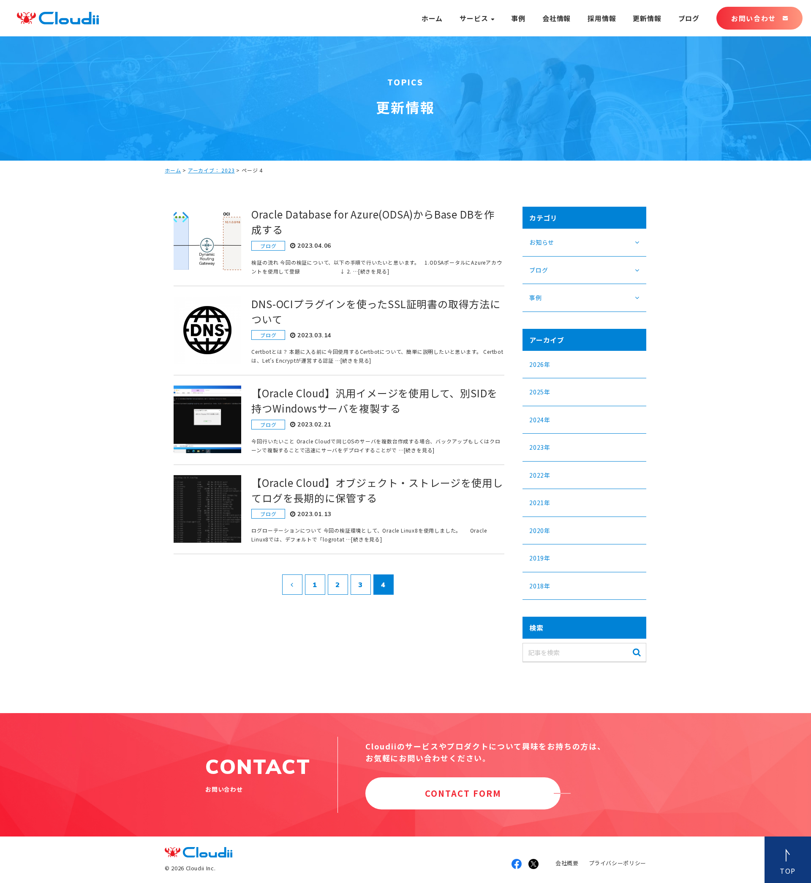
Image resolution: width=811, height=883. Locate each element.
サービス (474, 18)
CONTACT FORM (463, 793)
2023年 (539, 447)
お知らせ (541, 242)
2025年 (539, 392)
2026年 (539, 364)
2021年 (539, 502)
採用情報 (602, 18)
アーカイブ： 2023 (211, 170)
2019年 (539, 558)
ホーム (432, 18)
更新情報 (647, 18)
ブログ (688, 18)
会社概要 (567, 863)
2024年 (539, 420)
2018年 (539, 586)
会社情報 (556, 18)
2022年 (539, 475)
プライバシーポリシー (618, 863)
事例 (518, 18)
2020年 (539, 530)
